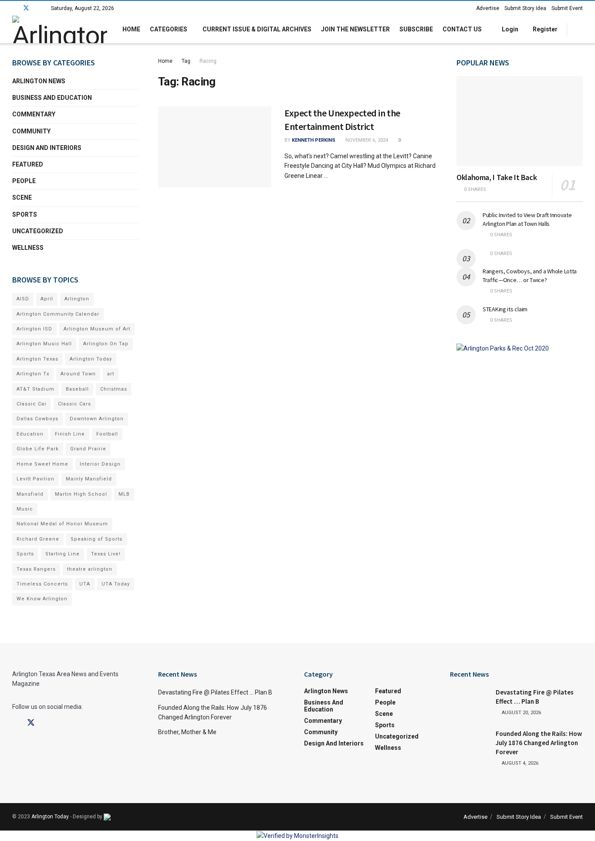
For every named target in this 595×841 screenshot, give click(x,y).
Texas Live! (106, 554)
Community (31, 131)
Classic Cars (74, 404)
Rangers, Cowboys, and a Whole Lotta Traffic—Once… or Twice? (530, 275)
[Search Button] (579, 29)
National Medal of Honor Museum (62, 524)
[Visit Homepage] (59, 29)
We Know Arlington (42, 599)
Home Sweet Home (42, 464)
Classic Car (32, 404)
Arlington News (38, 81)
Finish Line (70, 434)
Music (25, 509)
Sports (24, 214)
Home (131, 29)
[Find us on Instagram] (37, 8)
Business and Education (52, 97)
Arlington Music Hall (44, 344)
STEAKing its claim (505, 309)
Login (509, 29)
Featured (27, 164)
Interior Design (100, 464)
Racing (207, 61)
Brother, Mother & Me (187, 732)
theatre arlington (89, 569)
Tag (186, 61)
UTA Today (115, 584)
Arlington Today (91, 359)
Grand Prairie (88, 449)
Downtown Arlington (97, 419)
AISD (23, 299)
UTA (84, 584)
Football (107, 434)
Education (30, 434)
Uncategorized (37, 231)
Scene (22, 197)
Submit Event (567, 8)
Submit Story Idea (525, 8)
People (24, 180)
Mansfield (30, 494)
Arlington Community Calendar (58, 314)
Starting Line (62, 554)
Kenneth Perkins (313, 140)
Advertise (487, 8)
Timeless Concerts (42, 584)
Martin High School (81, 494)
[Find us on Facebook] (14, 8)
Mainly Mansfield (89, 479)
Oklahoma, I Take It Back (496, 177)
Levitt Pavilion (35, 479)
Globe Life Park (38, 449)
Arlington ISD (34, 329)
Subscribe (416, 29)
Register (544, 29)
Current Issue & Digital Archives (257, 29)
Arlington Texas (37, 359)
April (47, 299)
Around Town (78, 374)
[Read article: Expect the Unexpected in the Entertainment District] (214, 146)
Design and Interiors (46, 147)
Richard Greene (38, 539)
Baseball (77, 389)
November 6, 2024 (366, 140)
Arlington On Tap (105, 344)
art (110, 374)
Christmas (113, 389)
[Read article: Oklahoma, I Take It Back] (519, 121)
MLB (124, 494)
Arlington (76, 299)
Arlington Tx (33, 374)
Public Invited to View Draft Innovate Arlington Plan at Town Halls (527, 219)
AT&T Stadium (35, 389)
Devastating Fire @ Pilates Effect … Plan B (215, 692)
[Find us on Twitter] (26, 8)
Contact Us (462, 29)
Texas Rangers (36, 569)
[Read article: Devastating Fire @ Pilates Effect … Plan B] (469, 701)
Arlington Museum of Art (97, 329)
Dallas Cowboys (37, 419)
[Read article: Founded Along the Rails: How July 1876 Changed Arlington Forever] (469, 743)
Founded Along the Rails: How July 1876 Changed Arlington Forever (539, 742)
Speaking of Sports (96, 539)
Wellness (28, 247)
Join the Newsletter (355, 29)
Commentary (33, 114)
